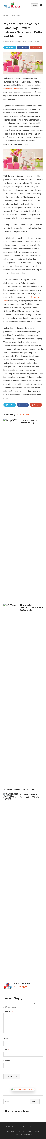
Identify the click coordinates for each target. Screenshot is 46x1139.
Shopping (15, 15)
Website (6, 1061)
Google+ (37, 47)
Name (6, 1039)
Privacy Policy (21, 1131)
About (13, 1131)
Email (6, 1050)
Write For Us (27, 1134)
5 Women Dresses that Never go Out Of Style (29, 795)
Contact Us (18, 1134)
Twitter (10, 47)
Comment (8, 1011)
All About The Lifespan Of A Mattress (19, 790)
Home (5, 15)
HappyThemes (35, 1127)
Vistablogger (17, 41)
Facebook (24, 47)
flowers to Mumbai (11, 89)
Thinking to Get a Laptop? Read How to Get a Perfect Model (31, 607)
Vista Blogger (16, 1127)
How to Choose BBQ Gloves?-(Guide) (28, 421)
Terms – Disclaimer (34, 1131)
